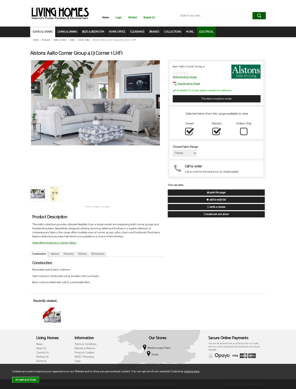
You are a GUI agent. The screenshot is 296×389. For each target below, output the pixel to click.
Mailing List (42, 357)
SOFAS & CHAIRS (43, 32)
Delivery (82, 254)
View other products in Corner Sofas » (54, 242)
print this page (217, 192)
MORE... (190, 32)
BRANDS (154, 32)
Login (119, 17)
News (39, 344)
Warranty (68, 254)
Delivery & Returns (85, 348)
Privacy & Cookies (84, 353)
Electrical (41, 361)
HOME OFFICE (117, 32)
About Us (41, 348)
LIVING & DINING (67, 32)
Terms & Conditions (85, 344)
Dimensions (97, 254)
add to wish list (217, 200)
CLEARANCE (137, 32)
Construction (39, 254)
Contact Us (42, 353)
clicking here (191, 371)
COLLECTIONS (172, 32)
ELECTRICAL (206, 32)
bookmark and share (217, 214)
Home (105, 17)
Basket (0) (149, 17)
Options (55, 254)
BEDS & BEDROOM (93, 32)
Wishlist (132, 17)
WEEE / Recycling (84, 357)
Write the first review (185, 77)
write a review (217, 207)
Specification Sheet (189, 83)
